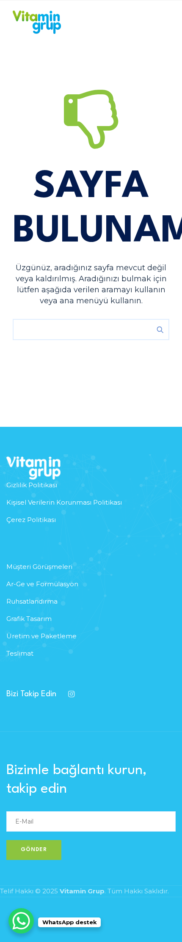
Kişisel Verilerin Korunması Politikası (64, 502)
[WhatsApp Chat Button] (21, 921)
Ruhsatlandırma (32, 601)
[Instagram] (71, 694)
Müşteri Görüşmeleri (39, 567)
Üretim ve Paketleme (41, 636)
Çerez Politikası (31, 520)
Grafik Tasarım (29, 619)
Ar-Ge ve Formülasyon (42, 584)
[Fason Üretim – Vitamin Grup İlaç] (37, 22)
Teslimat (19, 653)
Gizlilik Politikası (31, 485)
